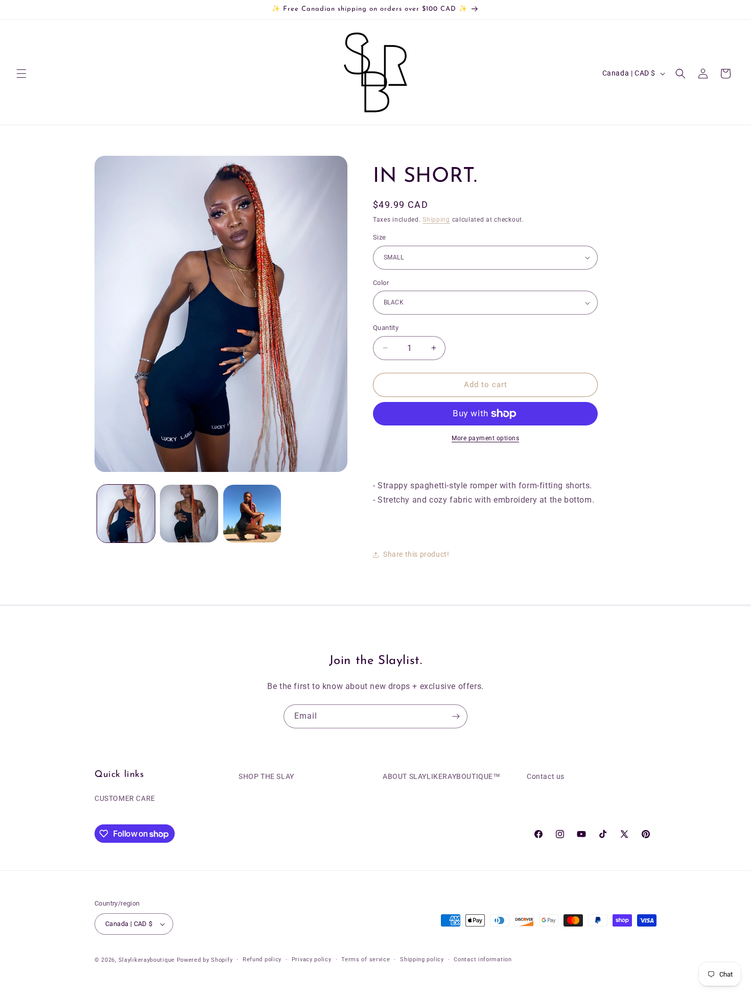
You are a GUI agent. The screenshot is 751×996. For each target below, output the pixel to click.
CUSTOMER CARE (125, 799)
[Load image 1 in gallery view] (126, 513)
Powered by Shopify (205, 960)
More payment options (485, 438)
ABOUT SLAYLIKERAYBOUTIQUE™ (442, 776)
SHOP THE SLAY (266, 776)
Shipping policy (422, 959)
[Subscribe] (455, 716)
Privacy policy (312, 959)
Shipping (436, 219)
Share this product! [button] (416, 554)
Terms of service (365, 959)
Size (379, 237)
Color (381, 283)
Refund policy (262, 959)
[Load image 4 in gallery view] (189, 513)
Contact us (546, 776)
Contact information (482, 959)
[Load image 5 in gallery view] (252, 513)
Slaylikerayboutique (147, 960)
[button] (21, 73)
